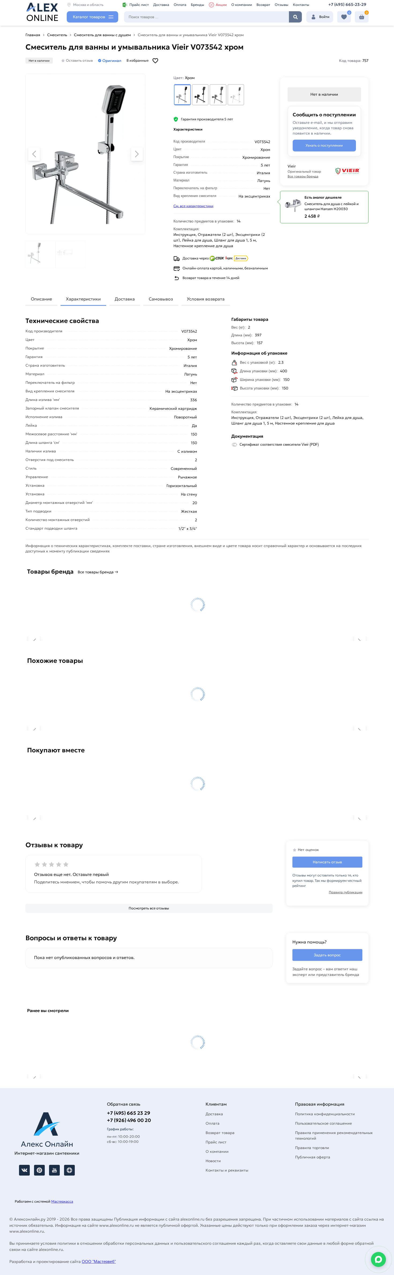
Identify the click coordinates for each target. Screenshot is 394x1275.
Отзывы (281, 4)
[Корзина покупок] (361, 17)
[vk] (24, 1170)
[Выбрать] (182, 94)
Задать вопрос (327, 955)
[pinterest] (39, 1170)
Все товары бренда (303, 176)
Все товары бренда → (98, 572)
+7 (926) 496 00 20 (129, 1120)
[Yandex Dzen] (69, 1170)
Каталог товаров (89, 16)
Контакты (301, 4)
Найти (295, 17)
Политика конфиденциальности (325, 1114)
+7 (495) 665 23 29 (128, 1113)
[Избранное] (344, 17)
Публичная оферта (312, 1157)
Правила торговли (312, 1147)
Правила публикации (345, 892)
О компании (241, 4)
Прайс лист (139, 4)
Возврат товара (220, 1132)
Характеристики (83, 299)
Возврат (263, 4)
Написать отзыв (327, 862)
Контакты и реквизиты (227, 1170)
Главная (32, 34)
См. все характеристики (193, 206)
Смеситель (57, 34)
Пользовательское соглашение (323, 1123)
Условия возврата (206, 299)
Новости (213, 1160)
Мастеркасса (62, 1201)
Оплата (180, 4)
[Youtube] (54, 1170)
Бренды (197, 4)
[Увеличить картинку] (85, 153)
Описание (41, 299)
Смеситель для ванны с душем (102, 34)
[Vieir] (344, 171)
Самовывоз (161, 299)
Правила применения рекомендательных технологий (334, 1135)
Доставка (161, 4)
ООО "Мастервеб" (99, 1261)
